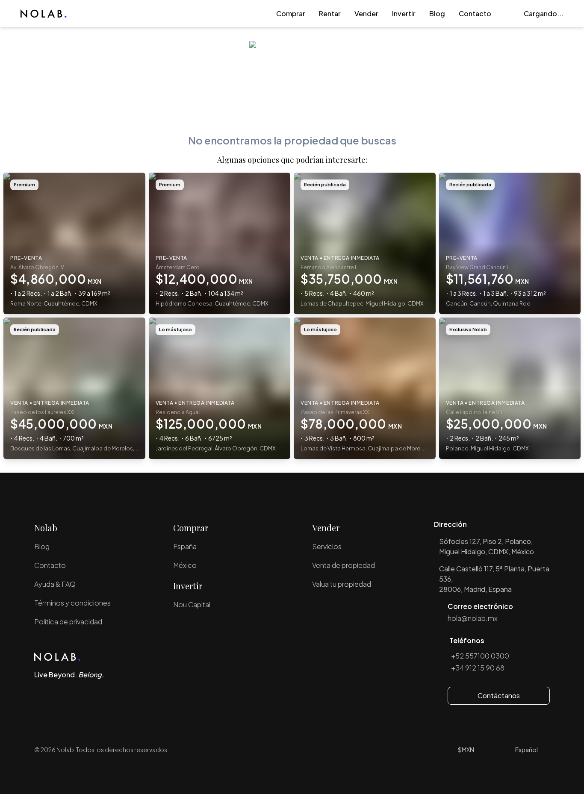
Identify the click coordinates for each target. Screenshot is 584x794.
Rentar (330, 13)
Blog (437, 13)
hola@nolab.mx (473, 618)
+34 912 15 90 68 (477, 667)
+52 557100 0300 (480, 655)
